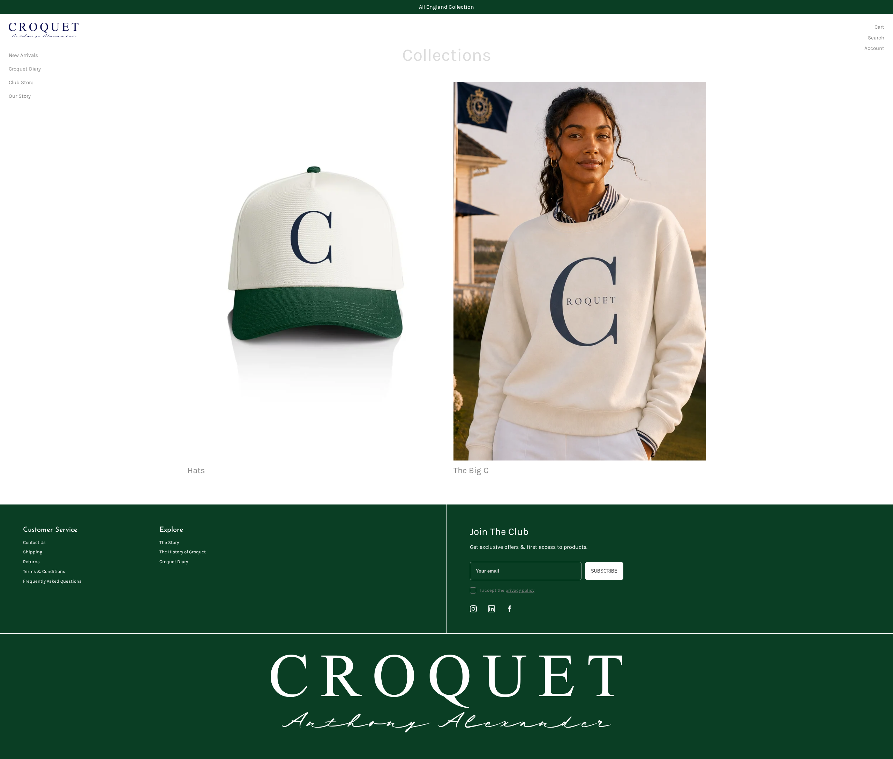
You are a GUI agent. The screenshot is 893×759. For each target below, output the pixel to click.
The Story (169, 542)
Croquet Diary (173, 561)
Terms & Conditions (44, 571)
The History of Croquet (182, 551)
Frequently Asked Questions (52, 581)
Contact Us (34, 542)
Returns (31, 561)
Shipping (32, 551)
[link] (313, 279)
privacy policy (519, 590)
